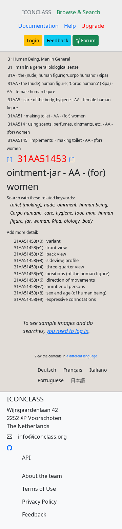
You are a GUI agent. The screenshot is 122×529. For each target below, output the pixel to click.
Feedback (57, 40)
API (26, 457)
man (91, 213)
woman (41, 221)
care (48, 213)
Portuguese (51, 380)
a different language (81, 356)
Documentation (38, 25)
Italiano (98, 370)
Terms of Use (39, 488)
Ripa (56, 221)
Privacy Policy (39, 501)
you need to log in (67, 331)
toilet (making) (25, 204)
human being (93, 204)
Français (72, 370)
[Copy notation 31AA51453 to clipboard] (11, 160)
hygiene (64, 213)
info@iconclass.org (42, 436)
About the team (42, 476)
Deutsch (47, 370)
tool (79, 213)
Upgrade (92, 25)
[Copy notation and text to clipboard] (73, 160)
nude (49, 204)
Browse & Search (78, 12)
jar (28, 221)
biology (72, 221)
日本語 (78, 380)
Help (70, 25)
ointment (67, 204)
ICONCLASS (36, 12)
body (87, 221)
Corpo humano (26, 213)
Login (33, 40)
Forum (88, 40)
